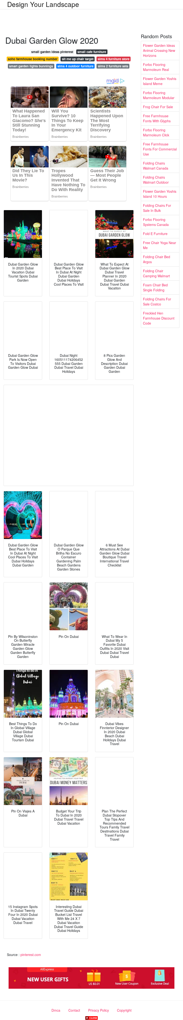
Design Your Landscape (43, 4)
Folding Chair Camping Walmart (156, 273)
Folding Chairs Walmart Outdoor (156, 180)
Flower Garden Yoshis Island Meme (159, 81)
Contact (74, 1010)
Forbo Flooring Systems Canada (156, 222)
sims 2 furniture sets (113, 66)
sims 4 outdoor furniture (75, 66)
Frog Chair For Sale (158, 106)
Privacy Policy (98, 1010)
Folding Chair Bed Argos (156, 259)
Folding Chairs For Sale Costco (157, 301)
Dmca (55, 1010)
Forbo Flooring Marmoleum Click (156, 132)
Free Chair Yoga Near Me (159, 245)
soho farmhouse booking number (32, 59)
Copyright (124, 1010)
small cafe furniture (91, 51)
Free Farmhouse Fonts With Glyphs (157, 118)
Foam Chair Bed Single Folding (155, 287)
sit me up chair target (77, 59)
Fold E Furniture (155, 233)
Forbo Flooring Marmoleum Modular (158, 95)
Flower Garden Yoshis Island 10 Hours (159, 194)
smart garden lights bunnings (31, 66)
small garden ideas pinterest (52, 51)
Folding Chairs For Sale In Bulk (157, 208)
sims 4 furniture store (113, 59)
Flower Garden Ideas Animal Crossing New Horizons (159, 50)
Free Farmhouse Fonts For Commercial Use (160, 149)
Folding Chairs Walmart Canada (155, 166)
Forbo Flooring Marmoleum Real (156, 67)
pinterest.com (30, 954)
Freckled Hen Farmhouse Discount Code (158, 318)
